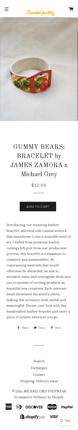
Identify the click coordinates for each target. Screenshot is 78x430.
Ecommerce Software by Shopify (39, 397)
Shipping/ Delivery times (39, 381)
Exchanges (39, 368)
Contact (39, 375)
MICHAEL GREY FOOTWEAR (45, 391)
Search (39, 361)
